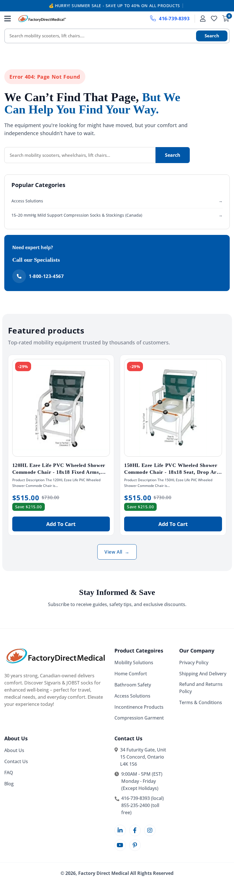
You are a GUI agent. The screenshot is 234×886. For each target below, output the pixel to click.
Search (212, 35)
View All (116, 552)
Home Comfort (130, 673)
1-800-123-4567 (46, 276)
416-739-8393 (174, 18)
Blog (9, 784)
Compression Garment (139, 718)
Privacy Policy (193, 662)
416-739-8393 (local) (142, 798)
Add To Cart (61, 524)
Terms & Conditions (200, 702)
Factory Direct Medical (103, 873)
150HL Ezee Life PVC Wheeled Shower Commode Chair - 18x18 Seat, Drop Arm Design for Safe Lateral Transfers (172, 472)
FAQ (8, 772)
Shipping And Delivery (202, 673)
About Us (14, 750)
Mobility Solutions (133, 662)
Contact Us (16, 761)
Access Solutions (117, 201)
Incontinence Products (139, 707)
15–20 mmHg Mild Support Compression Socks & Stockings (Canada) (117, 215)
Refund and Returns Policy (201, 687)
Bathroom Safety (132, 685)
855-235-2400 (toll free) (140, 809)
